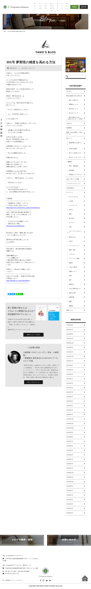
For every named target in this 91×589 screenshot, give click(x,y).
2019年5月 (69, 450)
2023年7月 (69, 361)
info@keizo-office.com (12, 573)
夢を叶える (72, 237)
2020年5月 (69, 396)
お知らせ (69, 123)
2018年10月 (70, 481)
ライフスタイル (73, 196)
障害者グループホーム (75, 174)
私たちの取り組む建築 (52, 7)
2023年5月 (69, 369)
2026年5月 (69, 334)
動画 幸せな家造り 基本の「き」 (74, 133)
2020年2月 (69, 410)
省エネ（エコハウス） (75, 157)
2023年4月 (69, 374)
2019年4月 (69, 454)
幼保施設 (71, 170)
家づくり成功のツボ (75, 153)
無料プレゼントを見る (33, 334)
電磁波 (71, 305)
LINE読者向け (70, 188)
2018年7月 (69, 495)
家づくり (69, 138)
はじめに (69, 91)
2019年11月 (69, 423)
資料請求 (74, 6)
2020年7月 (69, 392)
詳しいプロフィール (33, 382)
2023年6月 (69, 365)
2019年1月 (69, 468)
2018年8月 (69, 490)
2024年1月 (69, 352)
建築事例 (57, 7)
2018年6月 (69, 499)
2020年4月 (69, 401)
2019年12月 (70, 419)
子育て (71, 241)
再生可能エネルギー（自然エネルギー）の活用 (74, 118)
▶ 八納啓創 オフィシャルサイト (13, 580)
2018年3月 (69, 513)
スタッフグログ (67, 15)
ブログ (61, 6)
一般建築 (69, 161)
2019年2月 (69, 463)
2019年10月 (70, 428)
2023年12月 (70, 356)
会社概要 (37, 20)
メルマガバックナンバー (73, 183)
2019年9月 (69, 432)
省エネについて (73, 113)
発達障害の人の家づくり (74, 143)
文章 (70, 275)
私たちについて (35, 7)
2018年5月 (69, 504)
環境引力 (71, 284)
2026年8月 (69, 325)
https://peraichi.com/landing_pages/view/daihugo (23, 207)
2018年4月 (69, 508)
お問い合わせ (66, 6)
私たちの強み (40, 6)
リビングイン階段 (74, 258)
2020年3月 (69, 405)
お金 (70, 227)
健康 (70, 301)
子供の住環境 (73, 148)
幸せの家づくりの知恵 (67, 7)
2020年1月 (69, 414)
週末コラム (69, 310)
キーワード (69, 192)
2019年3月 (69, 459)
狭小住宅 (71, 218)
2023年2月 (69, 378)
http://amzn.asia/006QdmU (15, 226)
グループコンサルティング (74, 231)
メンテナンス (73, 205)
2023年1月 (69, 383)
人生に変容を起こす (75, 288)
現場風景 (69, 128)
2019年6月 (69, 446)
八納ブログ (65, 11)
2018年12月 (70, 472)
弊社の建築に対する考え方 (74, 96)
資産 (70, 214)
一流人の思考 (73, 267)
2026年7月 (69, 329)
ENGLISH (83, 6)
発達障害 (71, 297)
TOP (5, 31)
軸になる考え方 (73, 100)
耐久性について (73, 108)
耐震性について (73, 104)
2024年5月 (69, 347)
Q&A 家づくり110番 (72, 179)
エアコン (71, 222)
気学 (70, 280)
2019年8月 (69, 437)
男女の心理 (72, 293)
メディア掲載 (38, 17)
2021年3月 (69, 387)
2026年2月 (69, 338)
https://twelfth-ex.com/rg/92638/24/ (18, 280)
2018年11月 (69, 477)
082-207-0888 (12, 571)
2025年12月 (70, 343)
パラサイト (72, 254)
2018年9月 (69, 486)
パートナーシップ (74, 245)
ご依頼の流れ (45, 6)
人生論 (71, 201)
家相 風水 (72, 250)
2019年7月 (69, 441)
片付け (71, 209)
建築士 (71, 263)
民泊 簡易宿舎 (73, 166)
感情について (73, 271)
